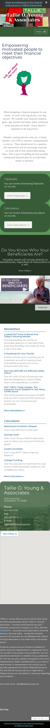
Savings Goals (11, 434)
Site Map (4, 709)
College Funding (13, 460)
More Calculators (14, 476)
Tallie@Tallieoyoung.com (17, 524)
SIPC (9, 630)
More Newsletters (14, 410)
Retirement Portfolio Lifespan (20, 426)
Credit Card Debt (13, 449)
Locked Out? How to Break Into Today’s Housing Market (21, 335)
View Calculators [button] (17, 225)
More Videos (25, 271)
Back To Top (39, 718)
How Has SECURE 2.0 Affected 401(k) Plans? (24, 372)
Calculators (11, 421)
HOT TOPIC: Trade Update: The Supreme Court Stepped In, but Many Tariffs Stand (24, 389)
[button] (41, 31)
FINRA (3, 630)
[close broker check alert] (46, 2)
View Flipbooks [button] (16, 195)
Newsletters (12, 329)
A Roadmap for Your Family (19, 353)
